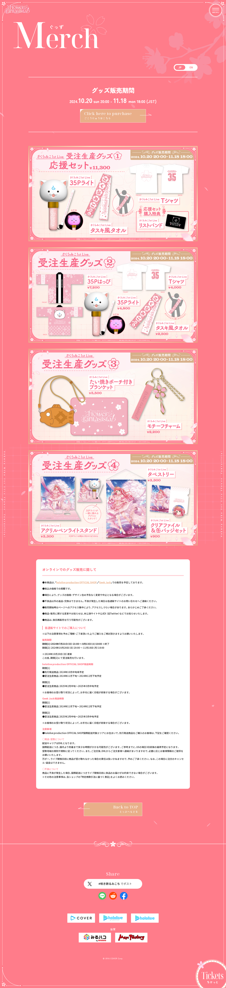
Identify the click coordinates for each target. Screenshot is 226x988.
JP (179, 67)
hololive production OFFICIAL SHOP (76, 582)
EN (191, 67)
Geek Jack (105, 582)
